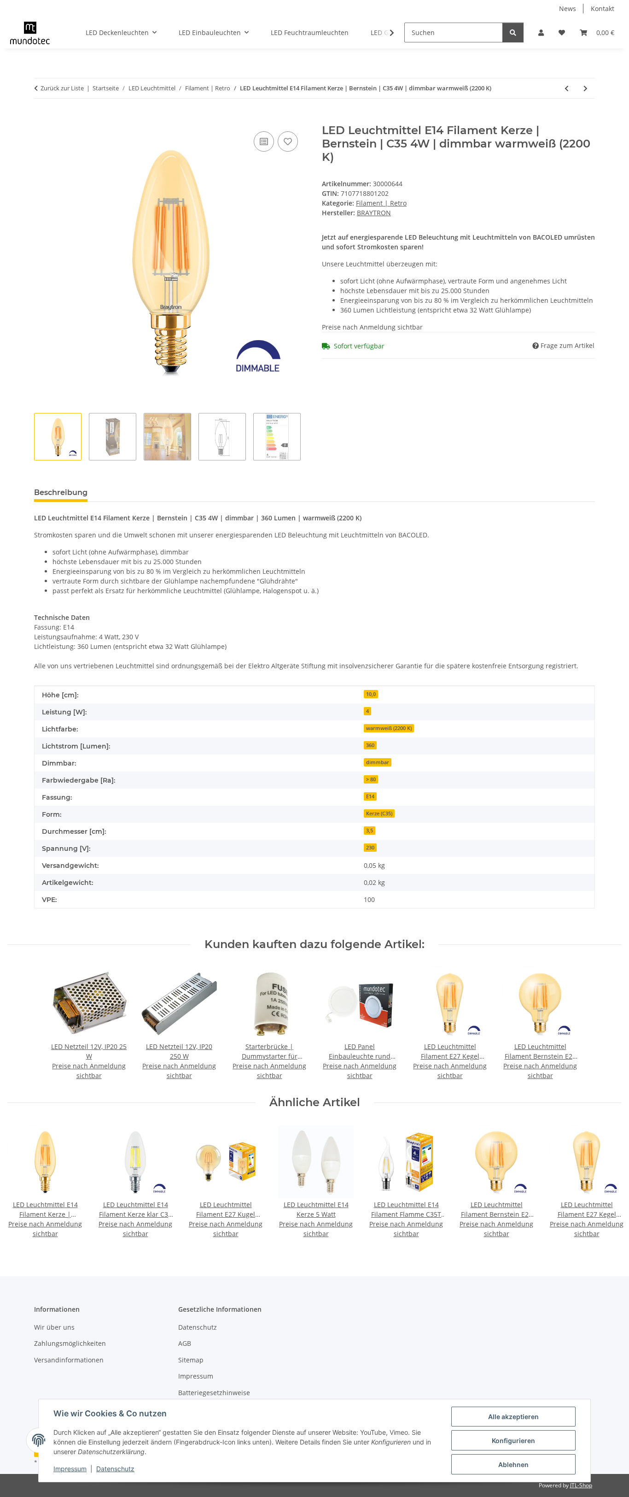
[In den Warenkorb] (41, 119)
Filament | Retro (381, 203)
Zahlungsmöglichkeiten (70, 1343)
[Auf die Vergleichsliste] (264, 141)
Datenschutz (115, 1469)
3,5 (369, 830)
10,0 (371, 694)
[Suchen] (513, 32)
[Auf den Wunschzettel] (288, 141)
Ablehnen (513, 1464)
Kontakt (602, 8)
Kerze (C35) (379, 813)
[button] (541, 32)
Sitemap (191, 1360)
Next (606, 1182)
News (567, 8)
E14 (370, 796)
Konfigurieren (513, 1440)
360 (370, 745)
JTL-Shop (581, 1485)
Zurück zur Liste (62, 88)
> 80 (371, 779)
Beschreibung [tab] (60, 492)
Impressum (70, 1469)
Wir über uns (54, 1327)
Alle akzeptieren (513, 1416)
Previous (22, 1182)
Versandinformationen (69, 1360)
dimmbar (377, 762)
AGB (184, 1343)
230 (370, 847)
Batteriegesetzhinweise (214, 1392)
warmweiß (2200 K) (389, 728)
